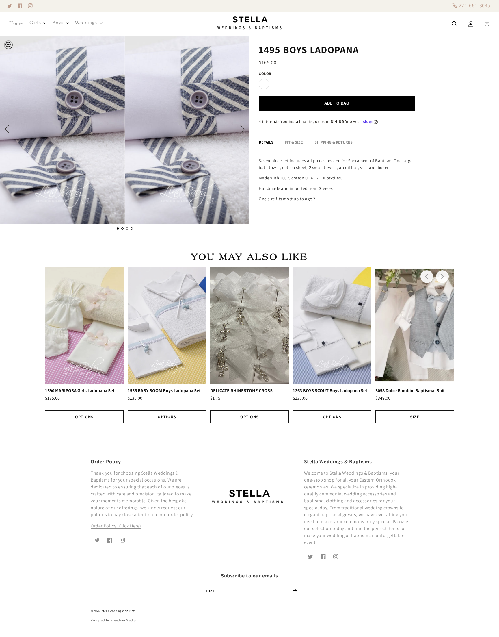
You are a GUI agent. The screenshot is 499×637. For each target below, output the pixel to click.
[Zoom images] (8, 44)
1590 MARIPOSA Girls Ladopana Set (80, 391)
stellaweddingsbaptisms (118, 611)
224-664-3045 (473, 5)
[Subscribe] (294, 590)
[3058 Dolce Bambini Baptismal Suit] (414, 325)
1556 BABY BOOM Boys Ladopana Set (164, 391)
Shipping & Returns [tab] (333, 142)
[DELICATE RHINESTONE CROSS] (249, 325)
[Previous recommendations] (426, 276)
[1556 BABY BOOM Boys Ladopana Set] (167, 325)
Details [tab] (266, 142)
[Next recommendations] (442, 276)
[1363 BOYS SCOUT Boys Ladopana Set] (332, 325)
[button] (37, 22)
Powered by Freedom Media (113, 620)
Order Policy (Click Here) (116, 526)
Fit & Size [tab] (294, 142)
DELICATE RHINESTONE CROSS (241, 391)
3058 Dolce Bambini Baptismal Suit (410, 391)
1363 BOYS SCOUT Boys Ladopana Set (330, 391)
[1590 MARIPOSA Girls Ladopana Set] (84, 325)
